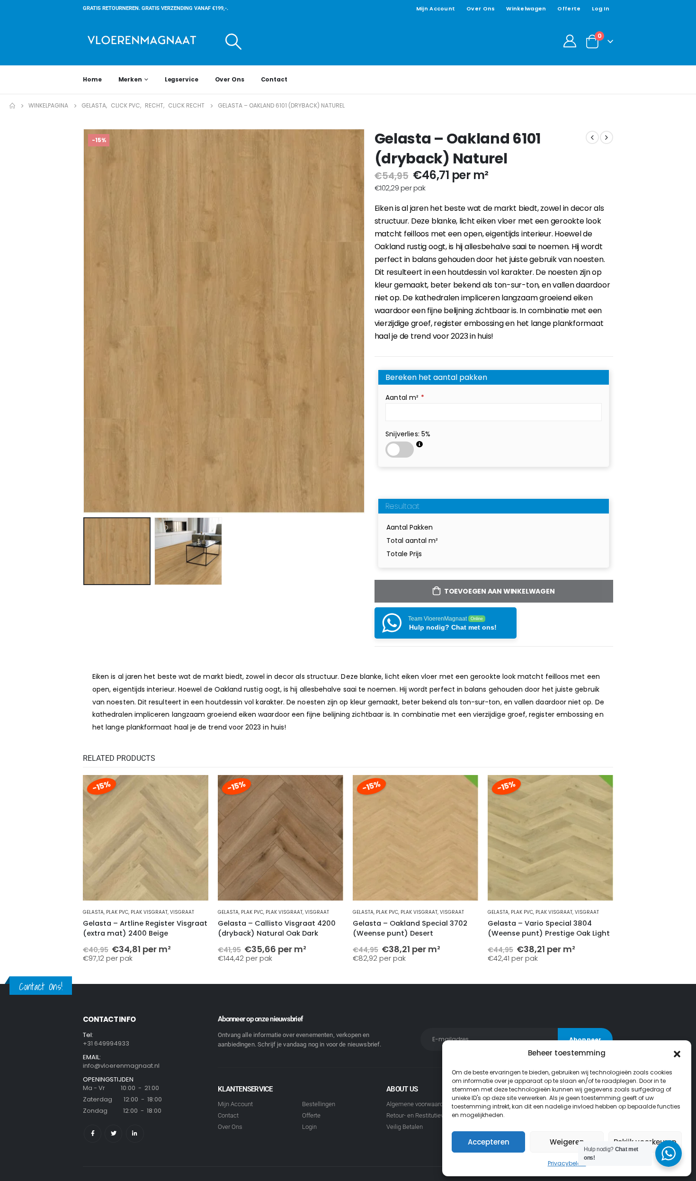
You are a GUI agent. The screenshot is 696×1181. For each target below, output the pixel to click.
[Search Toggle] (233, 41)
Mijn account (435, 8)
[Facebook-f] (92, 1133)
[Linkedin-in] (134, 1133)
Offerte (568, 8)
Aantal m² (404, 397)
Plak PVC (117, 912)
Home (92, 79)
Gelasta (93, 912)
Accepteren (488, 1142)
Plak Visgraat (149, 912)
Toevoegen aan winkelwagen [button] (192, 790)
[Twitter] (113, 1133)
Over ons (480, 8)
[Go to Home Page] (12, 105)
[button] (677, 1053)
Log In (600, 8)
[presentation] (85, 321)
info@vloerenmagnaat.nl (121, 1065)
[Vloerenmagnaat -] (142, 41)
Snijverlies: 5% (407, 434)
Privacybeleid (567, 1163)
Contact (274, 79)
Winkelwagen (526, 8)
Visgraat (182, 912)
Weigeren (567, 1142)
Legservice (181, 79)
